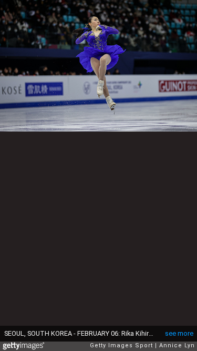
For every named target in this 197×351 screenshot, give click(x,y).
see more (179, 333)
